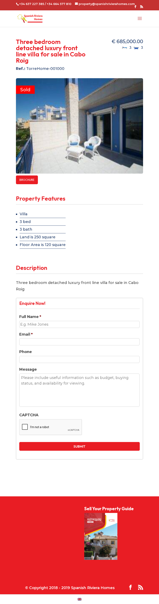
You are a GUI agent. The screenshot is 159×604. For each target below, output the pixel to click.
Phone (25, 351)
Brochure (26, 180)
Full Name (30, 316)
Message (28, 369)
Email (26, 334)
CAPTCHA (29, 415)
